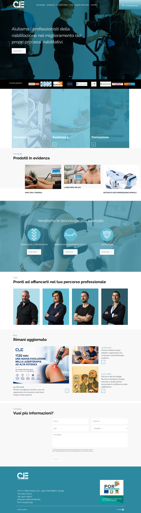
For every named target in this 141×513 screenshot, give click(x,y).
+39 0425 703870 (24, 496)
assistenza (51, 5)
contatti (94, 5)
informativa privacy (60, 451)
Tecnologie (21, 137)
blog (71, 5)
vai (15, 144)
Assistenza (60, 137)
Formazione (100, 137)
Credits (119, 509)
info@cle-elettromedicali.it (28, 499)
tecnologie (40, 5)
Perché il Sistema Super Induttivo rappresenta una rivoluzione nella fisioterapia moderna (112, 353)
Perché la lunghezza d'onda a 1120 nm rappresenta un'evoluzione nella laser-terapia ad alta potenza (29, 391)
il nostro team (62, 5)
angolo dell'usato (82, 5)
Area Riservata (132, 6)
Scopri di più (17, 51)
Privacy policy (22, 509)
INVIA (56, 459)
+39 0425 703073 (24, 493)
